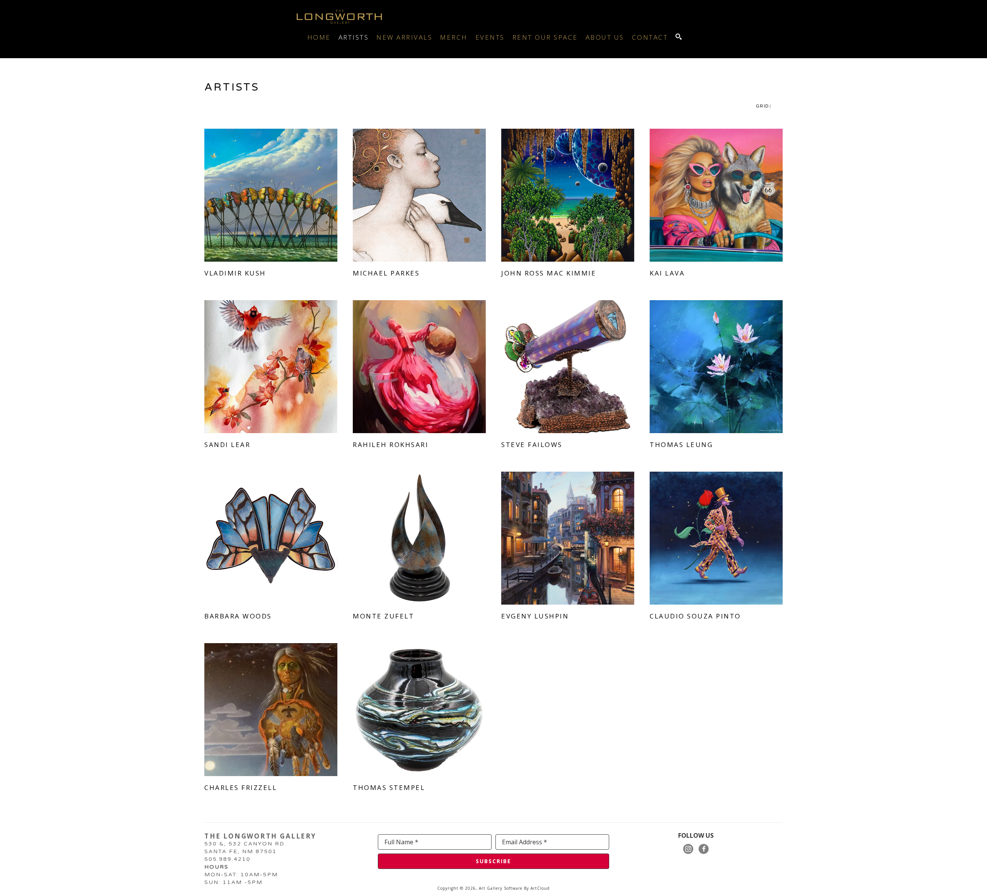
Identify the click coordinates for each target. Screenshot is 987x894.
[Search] (678, 37)
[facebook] (704, 849)
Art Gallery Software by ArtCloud (514, 888)
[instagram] (688, 849)
